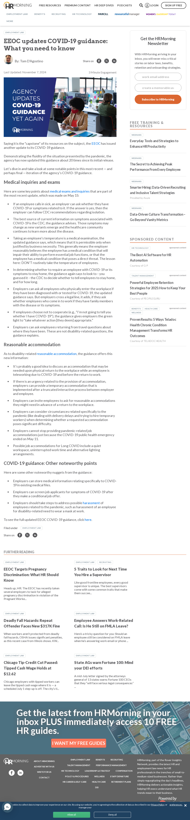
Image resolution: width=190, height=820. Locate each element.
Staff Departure (119, 776)
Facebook (10, 772)
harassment (91, 503)
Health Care (99, 782)
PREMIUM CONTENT (78, 5)
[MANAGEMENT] (127, 14)
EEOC (95, 143)
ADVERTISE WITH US (44, 766)
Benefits (100, 759)
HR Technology (70, 771)
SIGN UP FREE (173, 5)
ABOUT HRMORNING (44, 761)
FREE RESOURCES (50, 5)
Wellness (99, 776)
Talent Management (78, 765)
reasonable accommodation (57, 354)
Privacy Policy (157, 804)
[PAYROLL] (103, 14)
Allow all (71, 814)
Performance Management (111, 765)
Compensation (124, 771)
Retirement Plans (121, 782)
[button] (7, 807)
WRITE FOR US (44, 772)
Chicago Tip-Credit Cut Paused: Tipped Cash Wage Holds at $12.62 (31, 668)
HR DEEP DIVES (104, 5)
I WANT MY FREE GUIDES (78, 743)
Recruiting (105, 562)
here (88, 520)
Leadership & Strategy (97, 771)
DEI (97, 787)
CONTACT (44, 777)
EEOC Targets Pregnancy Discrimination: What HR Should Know (31, 575)
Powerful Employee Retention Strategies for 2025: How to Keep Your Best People (158, 288)
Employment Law (14, 32)
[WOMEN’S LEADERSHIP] (161, 14)
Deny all (112, 814)
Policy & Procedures (77, 776)
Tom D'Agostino (31, 61)
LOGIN (154, 5)
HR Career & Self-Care (74, 782)
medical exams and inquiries (70, 191)
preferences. (176, 804)
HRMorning (18, 5)
